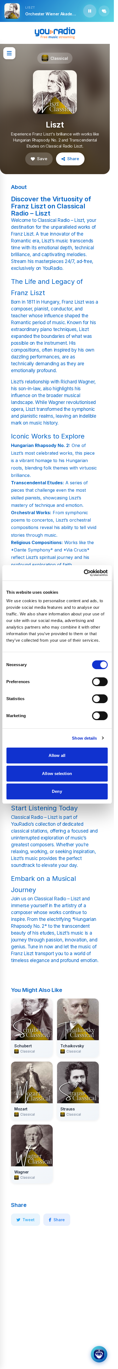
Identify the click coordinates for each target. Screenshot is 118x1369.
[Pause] (89, 11)
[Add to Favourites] (104, 10)
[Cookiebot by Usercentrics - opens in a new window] (84, 572)
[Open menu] (9, 53)
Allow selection (57, 773)
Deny (57, 791)
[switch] (100, 681)
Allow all (57, 755)
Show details (84, 738)
